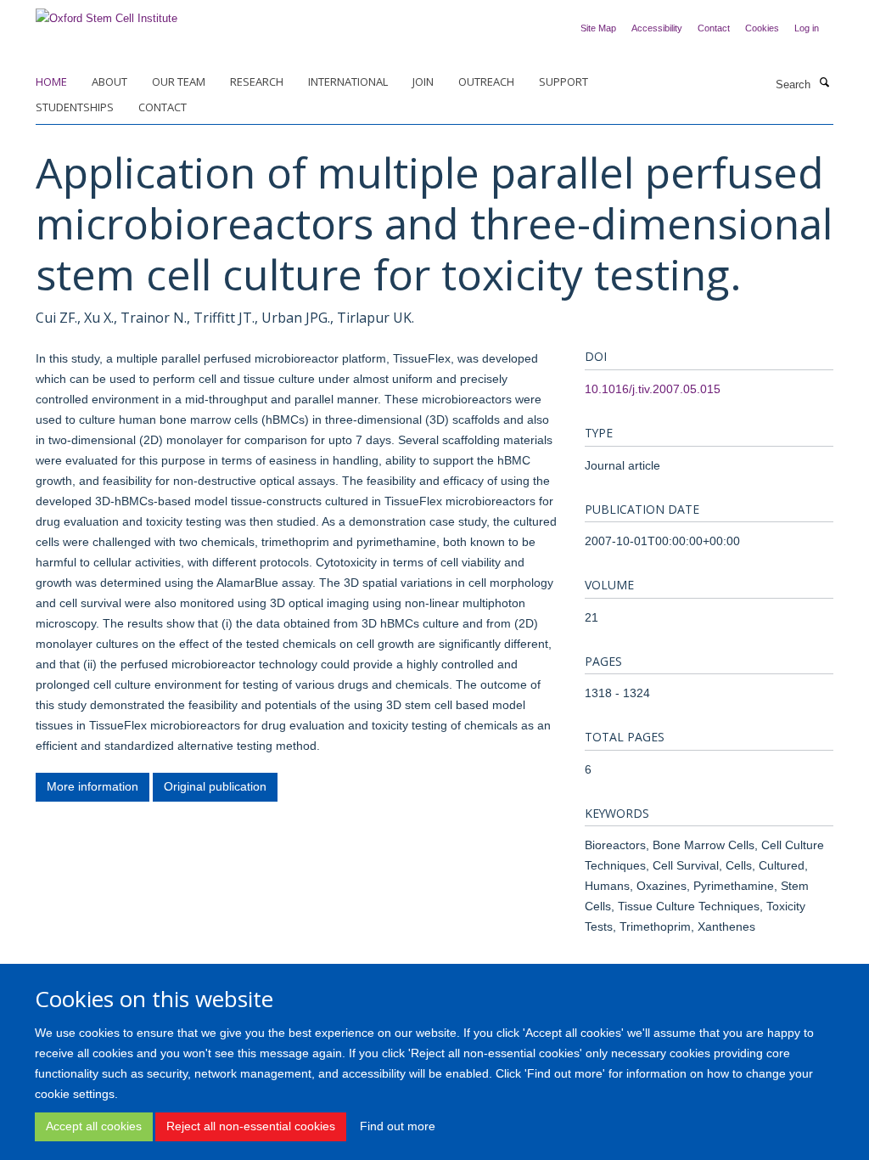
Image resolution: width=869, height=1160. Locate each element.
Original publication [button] (215, 786)
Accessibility (656, 28)
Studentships (75, 107)
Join (423, 81)
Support (563, 81)
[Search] (824, 83)
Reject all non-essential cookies (250, 1126)
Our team (178, 81)
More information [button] (92, 786)
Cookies (762, 28)
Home (51, 81)
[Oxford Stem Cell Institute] (106, 13)
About (109, 81)
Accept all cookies (94, 1126)
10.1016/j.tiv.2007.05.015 (652, 389)
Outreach (486, 81)
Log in (806, 28)
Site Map (598, 28)
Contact (714, 28)
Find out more (397, 1126)
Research (256, 81)
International (348, 81)
